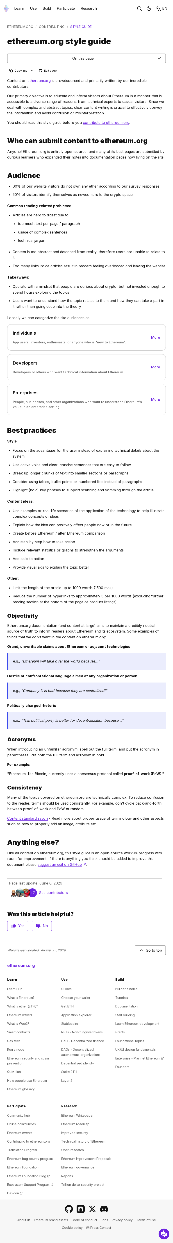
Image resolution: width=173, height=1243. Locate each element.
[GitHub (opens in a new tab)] (69, 1209)
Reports (67, 1176)
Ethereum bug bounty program (30, 1159)
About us (23, 1220)
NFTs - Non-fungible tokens (82, 1032)
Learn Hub (15, 989)
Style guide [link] (81, 27)
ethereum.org (20, 27)
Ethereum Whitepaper (77, 1115)
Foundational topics (129, 1041)
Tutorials (121, 998)
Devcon (15, 1193)
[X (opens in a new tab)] (92, 1209)
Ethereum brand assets (51, 1220)
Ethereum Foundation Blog (28, 1176)
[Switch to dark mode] (149, 8)
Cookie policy (72, 1227)
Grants (120, 1032)
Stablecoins (70, 1023)
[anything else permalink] (5, 842)
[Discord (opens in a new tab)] (104, 1209)
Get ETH (67, 1006)
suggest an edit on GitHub (62, 864)
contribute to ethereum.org (106, 122)
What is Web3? (18, 1023)
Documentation (126, 1006)
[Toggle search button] (139, 8)
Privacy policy (122, 1220)
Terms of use (146, 1220)
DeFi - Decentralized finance (82, 1041)
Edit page (48, 71)
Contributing (51, 27)
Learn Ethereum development (137, 1023)
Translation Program (22, 1150)
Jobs (104, 1220)
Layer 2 (66, 1080)
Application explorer (76, 1015)
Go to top (154, 950)
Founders (122, 1067)
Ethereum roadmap (75, 1124)
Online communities (21, 1124)
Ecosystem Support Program (30, 1184)
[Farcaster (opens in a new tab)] (81, 1209)
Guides (66, 989)
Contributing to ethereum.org (28, 1141)
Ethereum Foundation (23, 1167)
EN (164, 8)
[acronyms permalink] (5, 739)
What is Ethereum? (20, 998)
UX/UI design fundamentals (135, 1049)
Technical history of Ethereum (83, 1141)
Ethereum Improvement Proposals (86, 1159)
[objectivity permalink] (5, 615)
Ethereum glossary (21, 1089)
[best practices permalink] (5, 430)
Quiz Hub (14, 1072)
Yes (21, 925)
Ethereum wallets (19, 1015)
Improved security (74, 1133)
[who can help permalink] (5, 140)
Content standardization (27, 818)
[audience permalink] (5, 175)
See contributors (53, 892)
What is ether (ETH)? (22, 1006)
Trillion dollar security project (82, 1184)
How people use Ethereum (27, 1080)
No (45, 925)
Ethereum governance (77, 1167)
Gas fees (13, 1041)
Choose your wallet (75, 998)
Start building (125, 1015)
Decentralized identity (77, 1063)
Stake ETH (69, 1072)
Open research (72, 1150)
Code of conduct (84, 1220)
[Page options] (32, 70)
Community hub (18, 1115)
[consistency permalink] (5, 787)
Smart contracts (18, 1032)
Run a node (15, 1049)
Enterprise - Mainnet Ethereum (139, 1058)
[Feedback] (164, 1234)
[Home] (6, 8)
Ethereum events (19, 1133)
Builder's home (126, 989)
